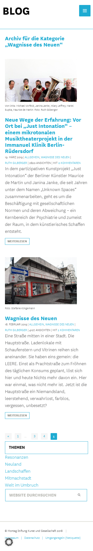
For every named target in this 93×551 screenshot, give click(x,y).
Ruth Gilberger (16, 163)
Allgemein (32, 157)
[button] (9, 542)
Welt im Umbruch (21, 485)
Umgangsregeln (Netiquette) (63, 538)
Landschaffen (18, 471)
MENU (85, 10)
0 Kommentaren (69, 163)
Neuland (13, 464)
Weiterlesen (17, 241)
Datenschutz (32, 538)
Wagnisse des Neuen (55, 157)
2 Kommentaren (69, 330)
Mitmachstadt (18, 478)
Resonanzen (16, 457)
